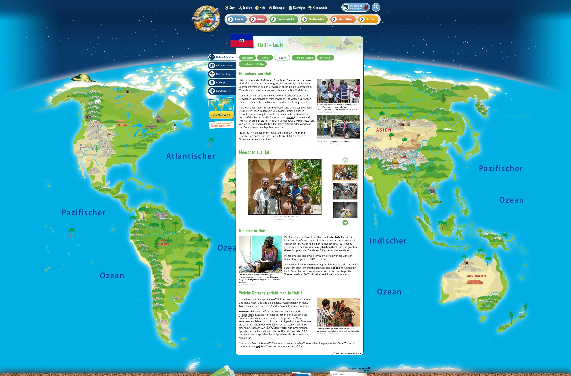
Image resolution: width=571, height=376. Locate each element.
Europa (239, 19)
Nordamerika (286, 19)
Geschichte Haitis (260, 102)
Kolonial (270, 324)
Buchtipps (299, 7)
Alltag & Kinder (224, 65)
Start (232, 7)
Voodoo (304, 124)
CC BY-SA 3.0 (332, 333)
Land (265, 57)
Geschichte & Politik (253, 64)
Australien (345, 19)
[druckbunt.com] (359, 369)
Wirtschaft (325, 57)
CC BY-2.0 (333, 112)
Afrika (370, 19)
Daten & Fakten (225, 57)
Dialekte (285, 331)
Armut (290, 117)
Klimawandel (320, 7)
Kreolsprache (246, 314)
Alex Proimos (324, 112)
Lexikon (247, 7)
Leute (282, 57)
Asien (260, 19)
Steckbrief (247, 57)
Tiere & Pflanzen (303, 57)
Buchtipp (221, 82)
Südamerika (316, 19)
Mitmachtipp (223, 74)
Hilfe (262, 7)
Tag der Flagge (276, 124)
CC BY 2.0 (333, 144)
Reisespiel (279, 7)
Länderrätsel (223, 91)
